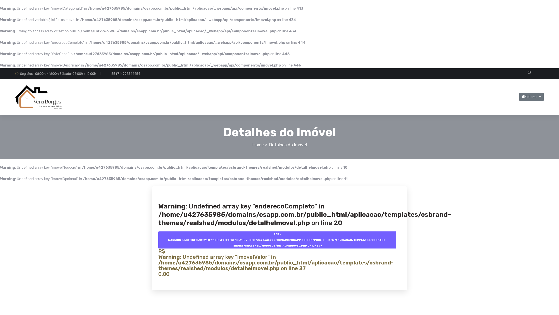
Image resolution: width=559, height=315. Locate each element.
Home (258, 144)
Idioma (532, 97)
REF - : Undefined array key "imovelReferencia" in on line (277, 240)
